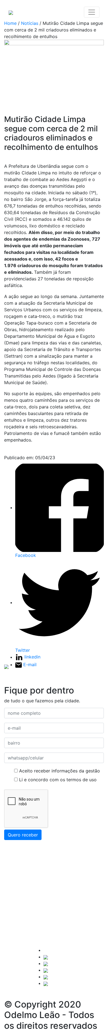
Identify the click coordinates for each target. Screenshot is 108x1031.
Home (10, 23)
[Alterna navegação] (91, 12)
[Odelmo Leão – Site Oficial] (11, 12)
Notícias (29, 23)
